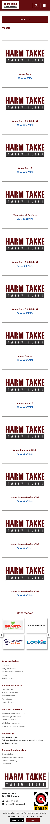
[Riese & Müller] (37, 625)
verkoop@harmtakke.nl (15, 804)
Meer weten (17, 820)
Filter (22, 19)
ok (32, 820)
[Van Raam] (13, 641)
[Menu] (44, 5)
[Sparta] (13, 625)
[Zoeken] (36, 5)
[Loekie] (37, 641)
